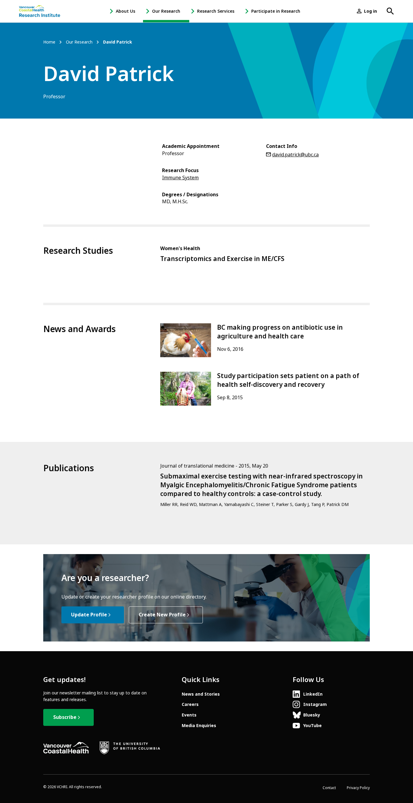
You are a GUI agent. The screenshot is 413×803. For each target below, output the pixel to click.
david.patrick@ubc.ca (295, 154)
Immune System (180, 177)
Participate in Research (275, 11)
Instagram (315, 704)
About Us (125, 11)
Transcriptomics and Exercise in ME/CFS (222, 258)
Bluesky (311, 715)
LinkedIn (313, 694)
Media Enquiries (199, 726)
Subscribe (64, 717)
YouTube (312, 726)
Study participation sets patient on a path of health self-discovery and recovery (288, 380)
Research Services (215, 11)
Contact (329, 788)
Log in (370, 11)
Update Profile (89, 614)
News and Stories (201, 694)
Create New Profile (162, 614)
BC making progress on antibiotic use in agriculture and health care (280, 332)
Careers (190, 704)
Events (189, 715)
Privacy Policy (358, 788)
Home (49, 42)
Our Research (166, 11)
